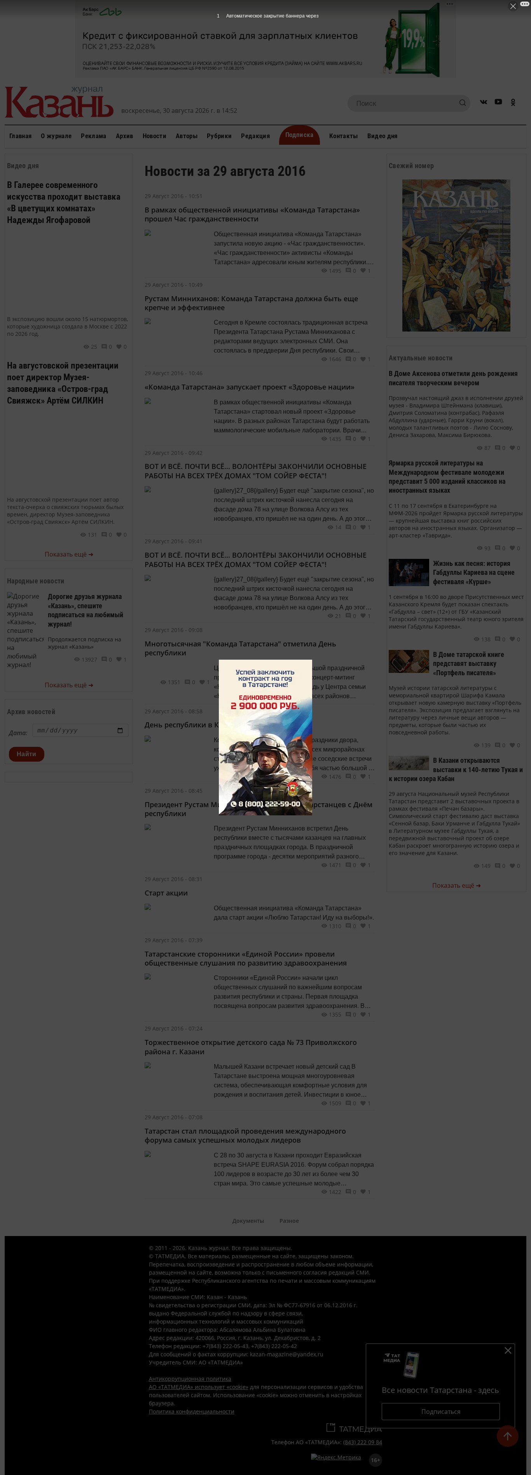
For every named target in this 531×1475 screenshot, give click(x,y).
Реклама (93, 136)
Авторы (186, 136)
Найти (27, 754)
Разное (289, 1220)
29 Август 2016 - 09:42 (174, 453)
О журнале (56, 136)
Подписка (299, 135)
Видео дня (382, 136)
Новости (154, 136)
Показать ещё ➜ (69, 554)
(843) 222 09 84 (362, 1442)
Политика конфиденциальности (191, 1411)
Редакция (255, 136)
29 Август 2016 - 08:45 (174, 790)
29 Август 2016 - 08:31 (174, 879)
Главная (20, 136)
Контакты (343, 136)
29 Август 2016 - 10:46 (174, 373)
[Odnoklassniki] (513, 103)
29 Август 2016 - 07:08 (174, 1117)
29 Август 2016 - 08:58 (174, 711)
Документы (248, 1220)
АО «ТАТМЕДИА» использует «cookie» (198, 1387)
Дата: (18, 733)
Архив (124, 136)
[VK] (483, 103)
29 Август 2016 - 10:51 (174, 196)
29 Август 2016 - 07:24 (174, 1028)
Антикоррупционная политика (190, 1378)
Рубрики (219, 136)
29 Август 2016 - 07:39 (174, 940)
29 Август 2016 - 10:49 (174, 284)
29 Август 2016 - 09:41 (174, 541)
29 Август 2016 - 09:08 (174, 630)
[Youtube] (498, 103)
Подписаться (441, 1411)
